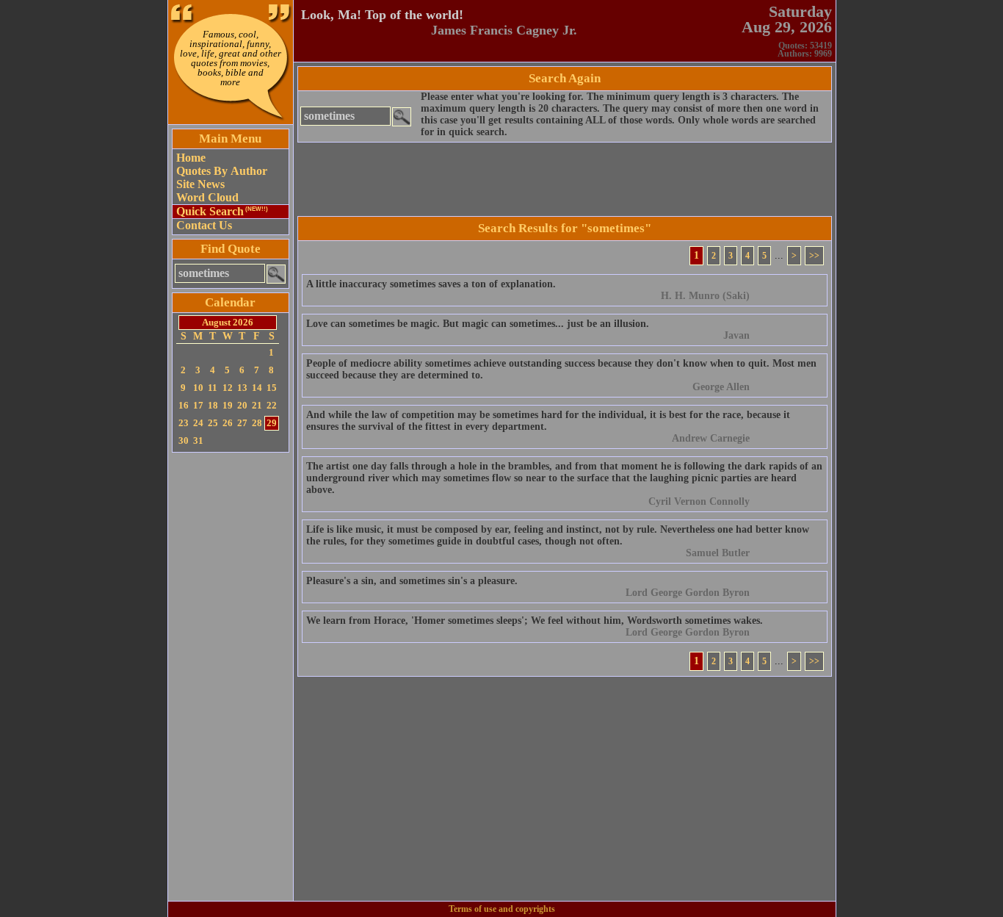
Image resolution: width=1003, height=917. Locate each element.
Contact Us (204, 225)
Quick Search (222, 211)
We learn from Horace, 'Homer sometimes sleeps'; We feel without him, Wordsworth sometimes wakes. (534, 620)
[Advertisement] (230, 676)
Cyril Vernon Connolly (699, 501)
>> (814, 256)
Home (191, 157)
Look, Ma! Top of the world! (382, 14)
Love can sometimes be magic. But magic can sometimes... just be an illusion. (477, 323)
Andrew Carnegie (711, 438)
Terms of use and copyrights (502, 909)
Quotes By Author (221, 171)
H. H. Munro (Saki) (705, 295)
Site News (200, 184)
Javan (736, 335)
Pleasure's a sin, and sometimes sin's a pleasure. (412, 580)
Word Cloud (207, 197)
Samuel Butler (718, 552)
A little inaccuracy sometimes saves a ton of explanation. (431, 284)
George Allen (721, 386)
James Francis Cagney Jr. (504, 30)
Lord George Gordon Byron (688, 592)
